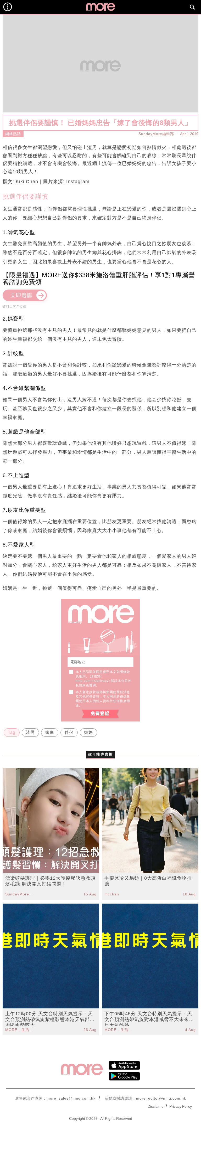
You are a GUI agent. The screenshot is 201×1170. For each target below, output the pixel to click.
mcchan (111, 894)
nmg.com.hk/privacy (92, 680)
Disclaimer (156, 1106)
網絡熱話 (13, 134)
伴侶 (69, 732)
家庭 (49, 732)
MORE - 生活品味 (20, 1030)
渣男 (30, 732)
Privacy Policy (180, 1106)
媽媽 (88, 732)
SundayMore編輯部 (156, 134)
